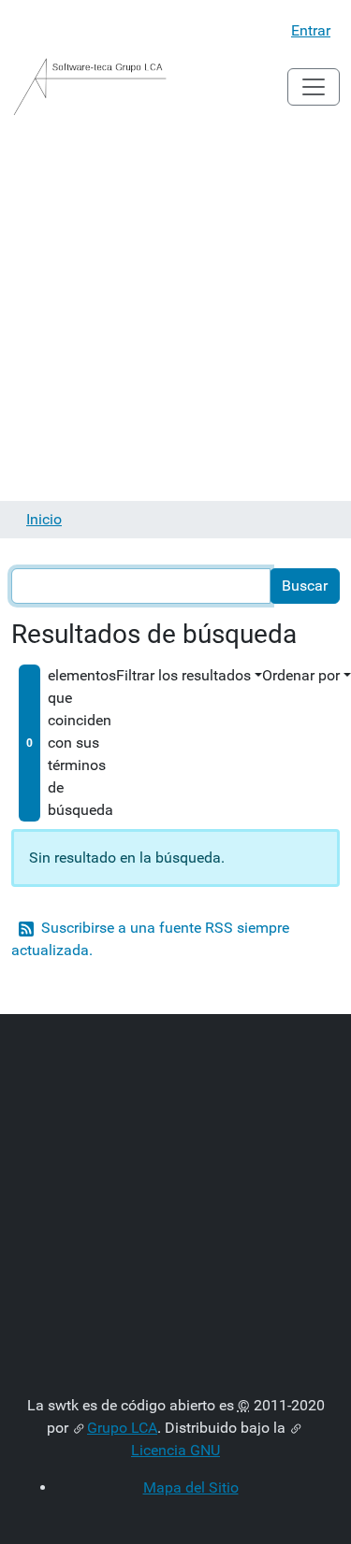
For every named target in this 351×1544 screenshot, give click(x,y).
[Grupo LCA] (89, 87)
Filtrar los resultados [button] (183, 675)
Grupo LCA (122, 1428)
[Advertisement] (175, 316)
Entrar (310, 30)
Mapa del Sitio (191, 1487)
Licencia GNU (175, 1450)
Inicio (44, 519)
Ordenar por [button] (301, 675)
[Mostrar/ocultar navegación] (313, 87)
